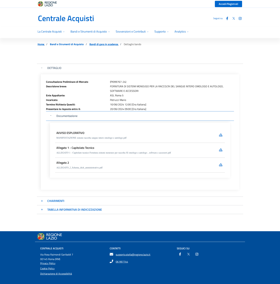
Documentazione (66, 116)
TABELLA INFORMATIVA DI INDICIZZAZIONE (74, 209)
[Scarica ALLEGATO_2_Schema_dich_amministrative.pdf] (220, 164)
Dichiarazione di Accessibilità (56, 274)
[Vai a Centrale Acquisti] (140, 236)
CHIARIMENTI (55, 201)
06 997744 (122, 262)
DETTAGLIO (54, 68)
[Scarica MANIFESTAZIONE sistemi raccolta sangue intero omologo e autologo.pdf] (220, 135)
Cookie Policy (47, 268)
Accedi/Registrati (228, 4)
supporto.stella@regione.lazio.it (133, 254)
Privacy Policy (47, 263)
